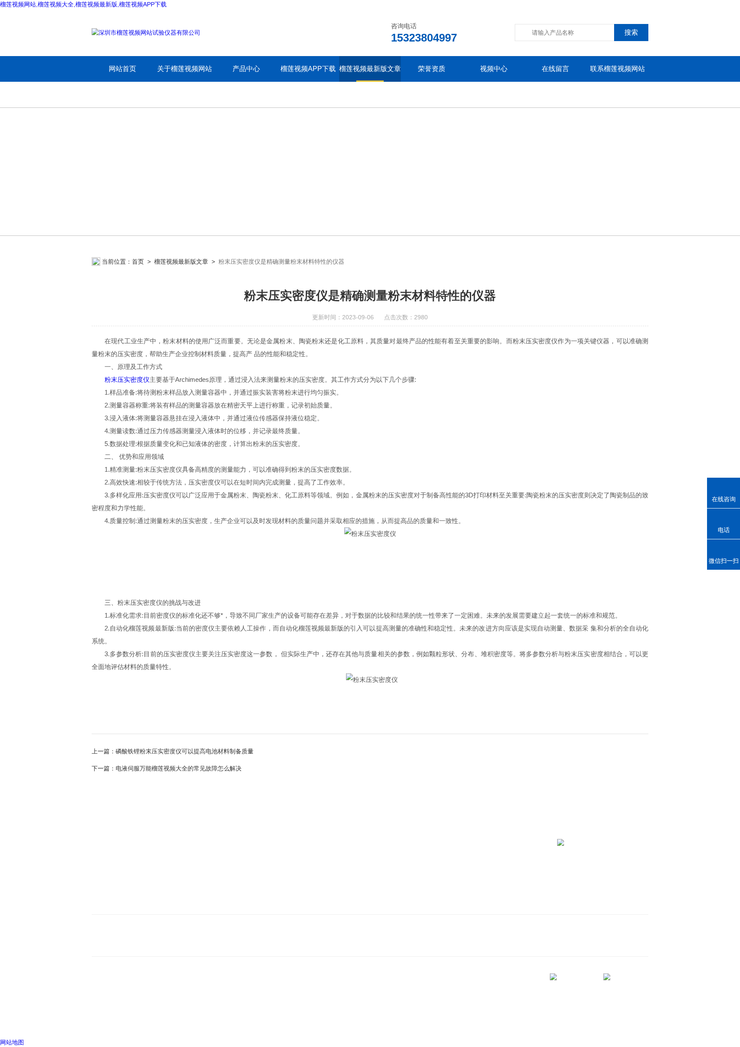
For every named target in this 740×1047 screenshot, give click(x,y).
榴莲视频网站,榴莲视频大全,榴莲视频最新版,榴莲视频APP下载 (83, 4)
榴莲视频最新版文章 (370, 68)
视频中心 (493, 68)
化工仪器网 (197, 1020)
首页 (138, 261)
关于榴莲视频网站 (184, 68)
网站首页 (122, 68)
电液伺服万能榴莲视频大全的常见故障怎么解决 (179, 768)
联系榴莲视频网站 (617, 68)
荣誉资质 (431, 68)
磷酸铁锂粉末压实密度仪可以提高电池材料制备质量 (185, 751)
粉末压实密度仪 (126, 379)
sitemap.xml (120, 1004)
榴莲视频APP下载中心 (308, 81)
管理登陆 (104, 1020)
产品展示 (216, 891)
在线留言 (555, 68)
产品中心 (246, 68)
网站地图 (12, 1042)
